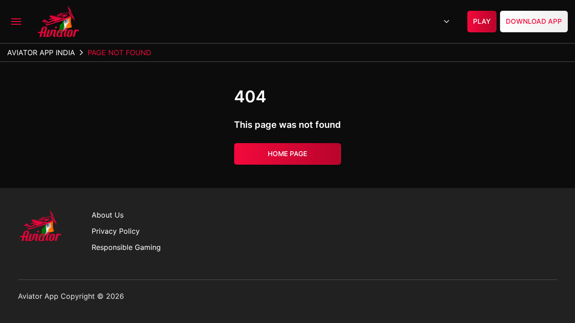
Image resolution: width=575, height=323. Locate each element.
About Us (108, 214)
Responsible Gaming (126, 247)
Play (482, 21)
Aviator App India (41, 52)
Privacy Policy (116, 231)
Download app (534, 21)
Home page (287, 153)
